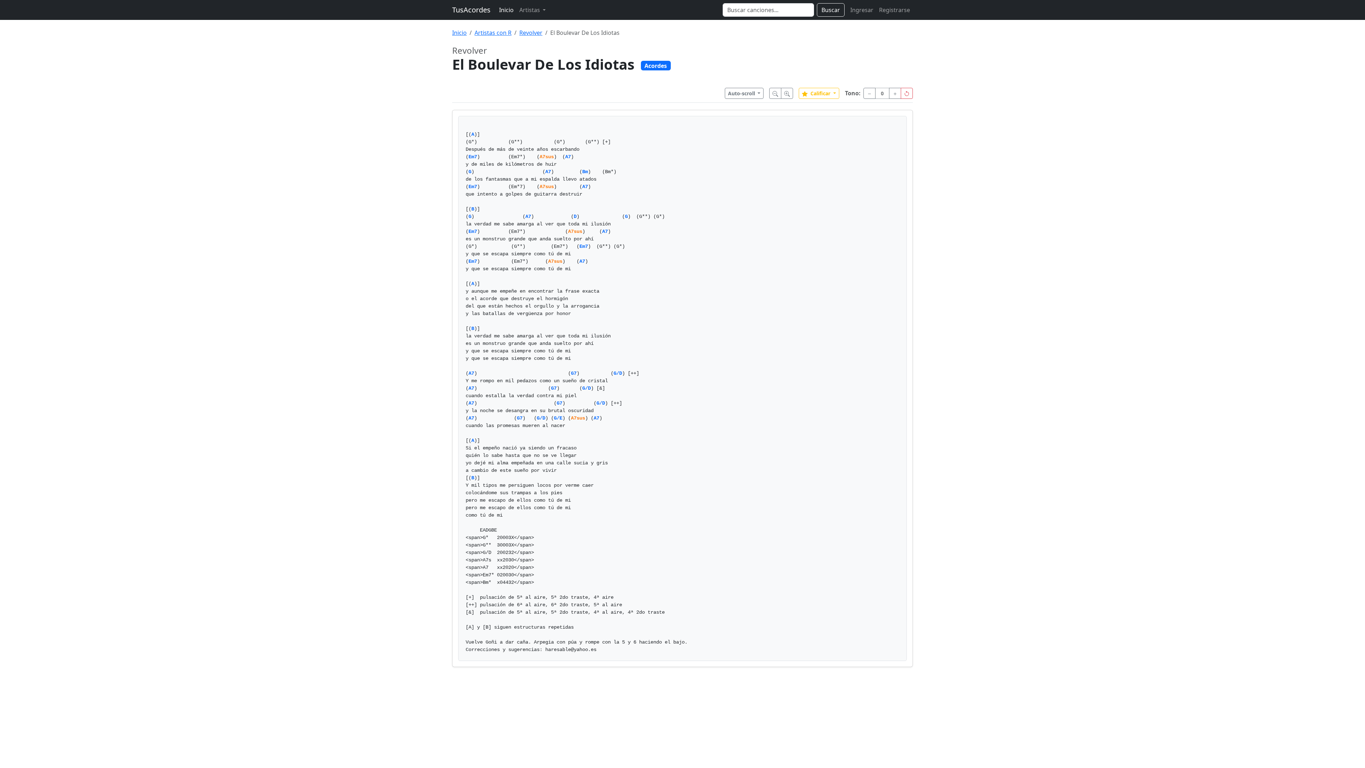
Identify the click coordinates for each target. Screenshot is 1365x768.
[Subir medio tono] (895, 93)
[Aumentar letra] (787, 93)
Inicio (506, 10)
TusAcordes (471, 10)
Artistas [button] (530, 10)
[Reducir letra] (775, 93)
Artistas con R (493, 33)
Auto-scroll (742, 93)
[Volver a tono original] (907, 93)
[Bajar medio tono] (869, 93)
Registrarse (894, 10)
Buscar (830, 10)
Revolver (530, 33)
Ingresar (861, 10)
